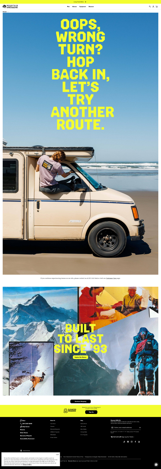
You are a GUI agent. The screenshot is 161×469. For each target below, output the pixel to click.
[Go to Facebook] (135, 442)
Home (5, 11)
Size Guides (83, 429)
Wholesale (53, 434)
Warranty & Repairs (26, 435)
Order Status (24, 432)
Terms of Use (130, 431)
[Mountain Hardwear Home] (10, 6)
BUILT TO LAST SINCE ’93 (80, 338)
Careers (52, 426)
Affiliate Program (54, 432)
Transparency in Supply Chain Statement (95, 456)
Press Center (53, 437)
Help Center (26, 426)
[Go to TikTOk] (124, 442)
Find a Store (83, 423)
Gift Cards (83, 426)
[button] (156, 464)
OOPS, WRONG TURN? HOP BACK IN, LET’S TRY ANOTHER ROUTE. (80, 74)
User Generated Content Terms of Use (73, 456)
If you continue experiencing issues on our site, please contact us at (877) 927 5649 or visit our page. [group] (80, 278)
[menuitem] (68, 7)
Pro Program (83, 434)
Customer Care (111, 278)
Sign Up (91, 412)
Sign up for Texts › (122, 437)
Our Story (53, 423)
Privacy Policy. (27, 464)
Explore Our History (80, 357)
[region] (30, 459)
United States (26, 450)
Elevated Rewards (55, 429)
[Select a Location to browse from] (21, 451)
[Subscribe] (140, 428)
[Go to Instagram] (131, 442)
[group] (91, 408)
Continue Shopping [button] (80, 401)
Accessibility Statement (27, 439)
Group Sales (83, 432)
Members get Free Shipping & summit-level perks (91, 408)
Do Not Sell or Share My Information (117, 456)
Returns (22, 429)
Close (57, 454)
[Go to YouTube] (139, 442)
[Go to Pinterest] (128, 442)
